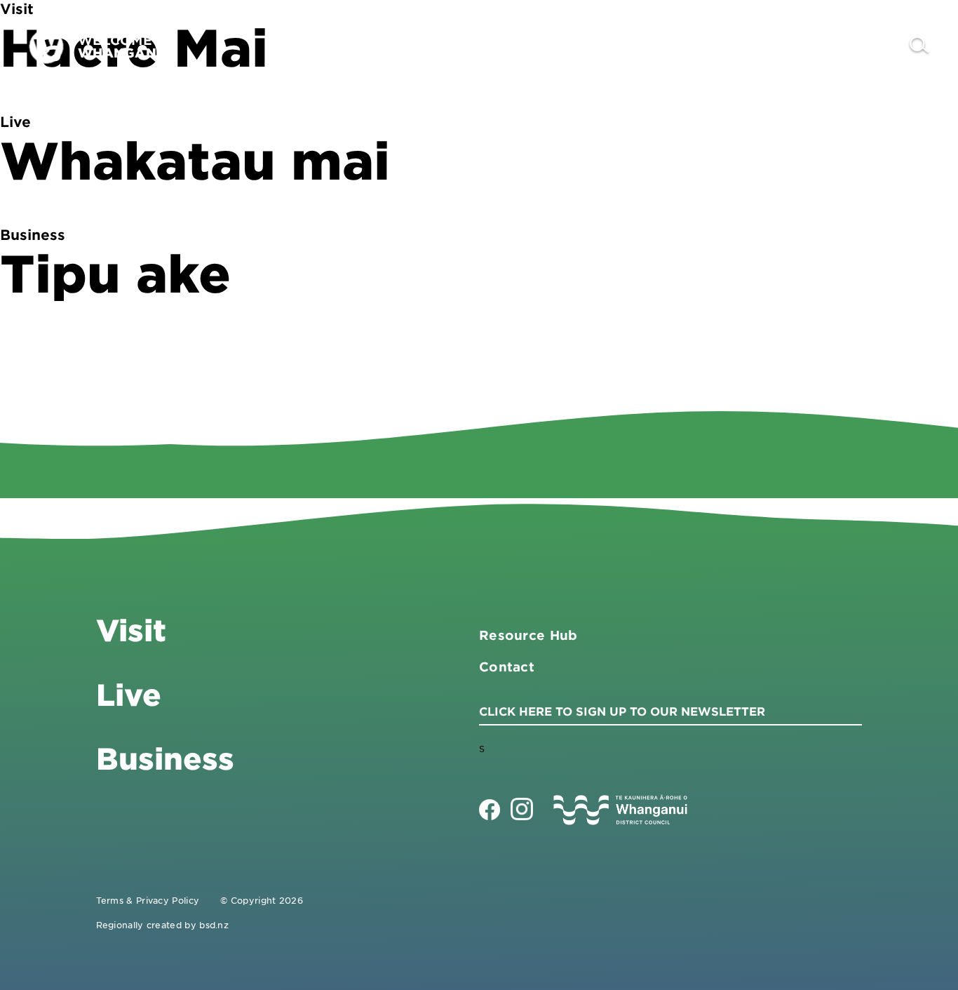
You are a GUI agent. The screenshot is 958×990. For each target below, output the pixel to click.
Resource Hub (528, 635)
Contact (860, 46)
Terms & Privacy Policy (148, 900)
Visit (622, 46)
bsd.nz (214, 924)
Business (703, 46)
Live (783, 46)
